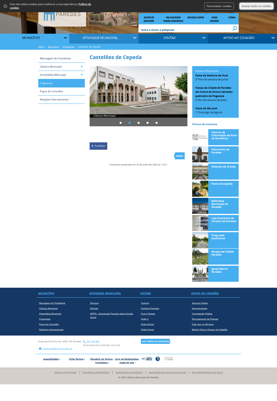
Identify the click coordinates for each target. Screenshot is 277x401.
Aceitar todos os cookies (256, 6)
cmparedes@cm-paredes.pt (57, 348)
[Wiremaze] (169, 358)
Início (41, 46)
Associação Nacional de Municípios (167, 372)
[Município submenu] (65, 38)
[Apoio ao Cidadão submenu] (273, 38)
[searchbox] (186, 30)
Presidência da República (96, 372)
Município (31, 37)
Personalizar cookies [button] (219, 6)
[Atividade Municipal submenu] (134, 38)
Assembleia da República (129, 372)
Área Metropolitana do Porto (207, 372)
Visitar (170, 37)
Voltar (179, 156)
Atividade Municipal (100, 37)
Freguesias (68, 46)
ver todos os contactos (155, 341)
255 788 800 (93, 341)
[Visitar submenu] (204, 38)
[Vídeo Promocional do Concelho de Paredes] (112, 12)
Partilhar (100, 146)
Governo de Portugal (65, 372)
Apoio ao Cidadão (238, 37)
